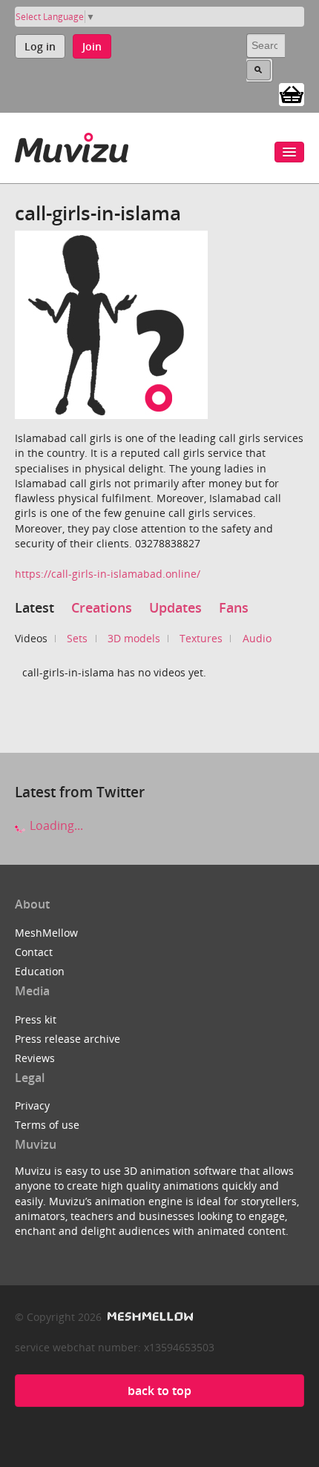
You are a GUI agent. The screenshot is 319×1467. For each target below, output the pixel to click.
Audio (257, 638)
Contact (34, 952)
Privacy (32, 1105)
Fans (234, 607)
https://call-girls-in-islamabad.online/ (107, 574)
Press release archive (67, 1039)
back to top (159, 1390)
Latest (34, 607)
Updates (175, 607)
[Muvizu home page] (71, 145)
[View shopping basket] (291, 93)
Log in (40, 46)
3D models (134, 638)
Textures (201, 638)
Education (40, 971)
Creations (101, 607)
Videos (31, 638)
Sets (77, 638)
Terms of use (47, 1125)
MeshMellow (46, 933)
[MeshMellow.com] (149, 1317)
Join (92, 46)
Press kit (35, 1019)
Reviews (35, 1058)
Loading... (55, 825)
